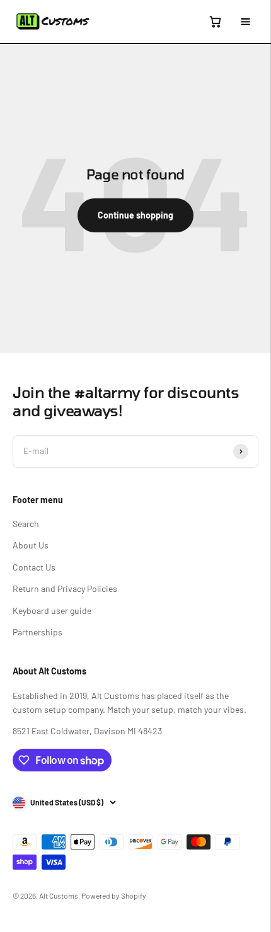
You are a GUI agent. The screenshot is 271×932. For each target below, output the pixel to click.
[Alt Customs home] (53, 21)
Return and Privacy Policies (65, 588)
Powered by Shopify (113, 895)
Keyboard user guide (52, 610)
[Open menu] (245, 21)
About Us (31, 545)
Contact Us (34, 567)
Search (26, 523)
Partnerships (37, 632)
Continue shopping (135, 215)
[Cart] (215, 21)
